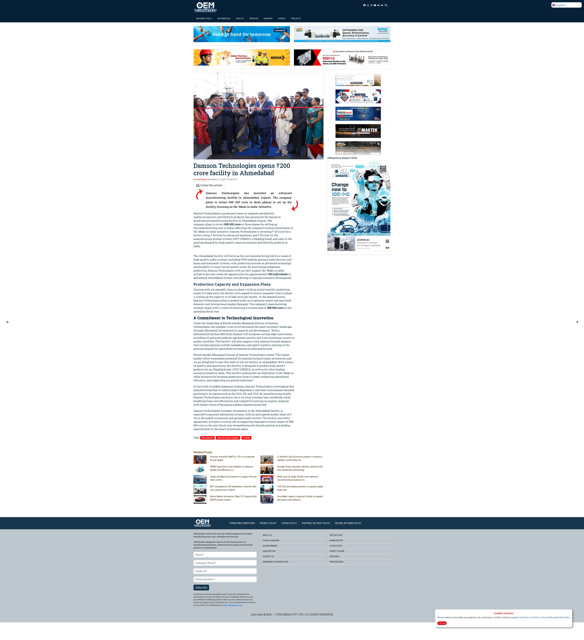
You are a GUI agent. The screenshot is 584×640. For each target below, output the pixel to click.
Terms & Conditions (531, 617)
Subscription (269, 551)
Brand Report (336, 540)
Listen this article (211, 185)
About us (267, 535)
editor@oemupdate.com (232, 605)
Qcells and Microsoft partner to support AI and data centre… (233, 478)
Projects (296, 18)
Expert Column (337, 551)
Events (281, 18)
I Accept (442, 623)
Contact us (268, 556)
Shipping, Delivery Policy (316, 523)
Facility (240, 18)
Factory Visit (336, 535)
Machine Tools (204, 18)
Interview (334, 556)
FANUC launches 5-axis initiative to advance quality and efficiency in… (231, 468)
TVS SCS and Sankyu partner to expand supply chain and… (300, 488)
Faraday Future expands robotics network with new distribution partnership (300, 468)
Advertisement (270, 546)
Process (254, 18)
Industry (268, 18)
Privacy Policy (547, 617)
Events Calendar (271, 540)
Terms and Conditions (242, 523)
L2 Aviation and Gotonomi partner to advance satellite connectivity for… (299, 458)
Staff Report (201, 179)
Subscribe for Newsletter (275, 562)
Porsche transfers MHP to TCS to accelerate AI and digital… (232, 458)
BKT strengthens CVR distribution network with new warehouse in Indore (233, 488)
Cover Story (336, 546)
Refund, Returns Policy (348, 523)
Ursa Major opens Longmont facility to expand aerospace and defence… (300, 498)
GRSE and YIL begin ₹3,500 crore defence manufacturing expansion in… (297, 478)
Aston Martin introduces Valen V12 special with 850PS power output (233, 498)
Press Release (336, 562)
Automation (223, 18)
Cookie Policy (564, 617)
